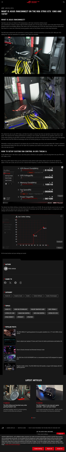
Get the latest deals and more (45, 431)
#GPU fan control (39, 313)
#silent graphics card (37, 309)
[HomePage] (2, 428)
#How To (7, 309)
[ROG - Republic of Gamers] (33, 2)
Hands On (7, 296)
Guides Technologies (51, 296)
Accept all (59, 448)
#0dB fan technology (20, 309)
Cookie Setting (38, 448)
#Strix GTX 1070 (53, 313)
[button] (2, 2)
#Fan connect (9, 317)
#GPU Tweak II (52, 309)
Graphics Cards (18, 296)
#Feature (30, 317)
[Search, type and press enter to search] (64, 2)
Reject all (49, 448)
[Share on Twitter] (10, 282)
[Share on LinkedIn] (15, 282)
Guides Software (38, 296)
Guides (28, 296)
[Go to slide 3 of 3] (34, 417)
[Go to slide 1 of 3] (31, 417)
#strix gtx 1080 (9, 313)
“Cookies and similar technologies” (12, 444)
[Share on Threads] (20, 282)
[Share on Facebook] (5, 282)
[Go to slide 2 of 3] (33, 417)
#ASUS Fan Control (24, 313)
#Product (20, 317)
